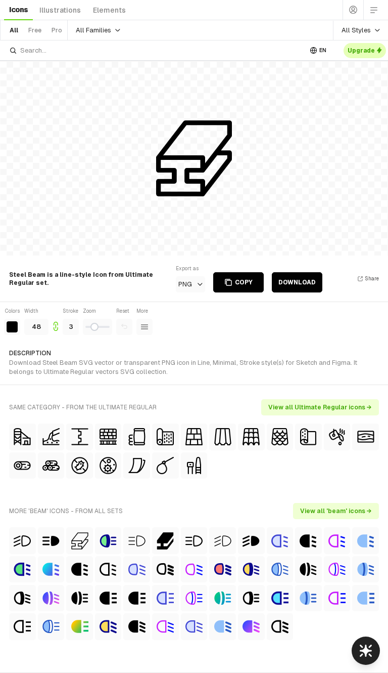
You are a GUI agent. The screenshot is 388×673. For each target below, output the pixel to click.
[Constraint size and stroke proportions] (56, 321)
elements (109, 10)
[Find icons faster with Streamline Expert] (366, 651)
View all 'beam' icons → (336, 511)
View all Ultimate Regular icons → (320, 407)
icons (18, 10)
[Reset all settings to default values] (124, 327)
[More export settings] (144, 327)
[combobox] (155, 50)
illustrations (60, 10)
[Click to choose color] (12, 327)
